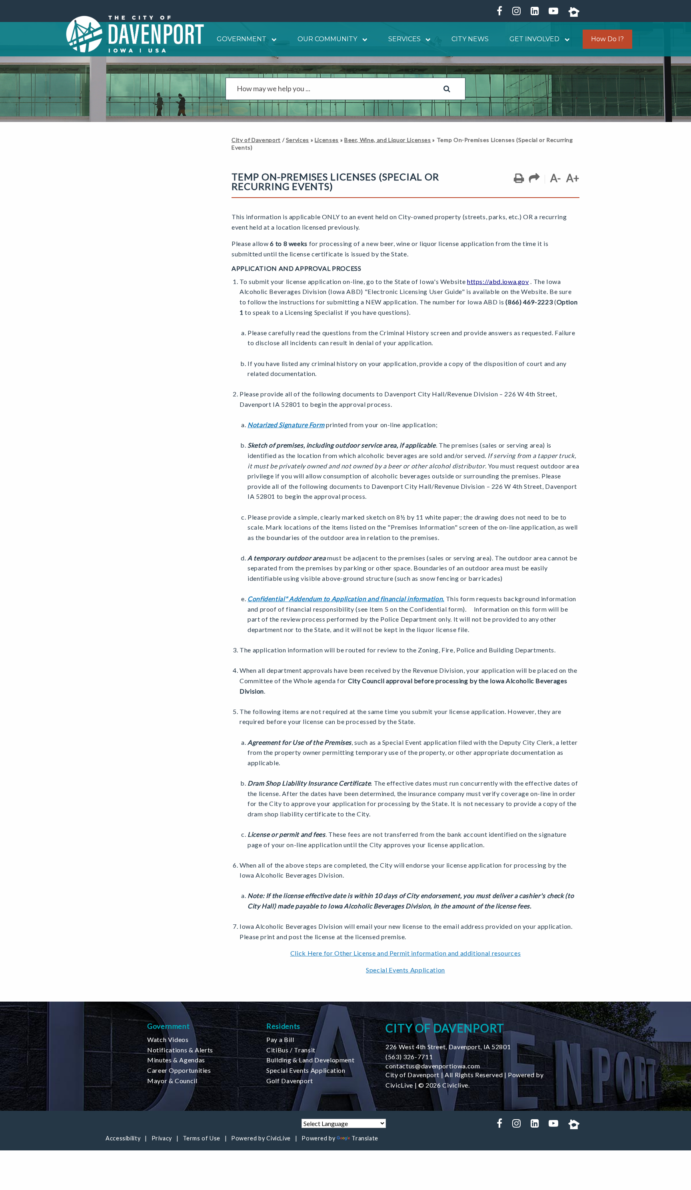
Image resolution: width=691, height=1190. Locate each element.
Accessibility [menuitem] (123, 1138)
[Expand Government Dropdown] (271, 39)
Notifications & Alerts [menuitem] (180, 1050)
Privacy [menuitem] (162, 1138)
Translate (364, 1138)
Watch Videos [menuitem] (168, 1039)
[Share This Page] (534, 178)
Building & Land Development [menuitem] (310, 1060)
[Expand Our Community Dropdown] (362, 39)
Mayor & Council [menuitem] (172, 1080)
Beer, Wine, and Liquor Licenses (387, 139)
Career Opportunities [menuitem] (179, 1070)
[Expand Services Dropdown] (426, 39)
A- (555, 178)
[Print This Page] (519, 178)
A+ (572, 178)
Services (297, 139)
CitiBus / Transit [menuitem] (291, 1050)
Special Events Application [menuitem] (306, 1070)
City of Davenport (256, 139)
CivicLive (399, 1085)
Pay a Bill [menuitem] (280, 1039)
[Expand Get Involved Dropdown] (564, 39)
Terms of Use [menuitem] (201, 1138)
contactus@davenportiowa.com (432, 1066)
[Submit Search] (447, 89)
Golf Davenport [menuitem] (289, 1080)
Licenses (327, 139)
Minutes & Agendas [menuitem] (176, 1060)
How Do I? (607, 39)
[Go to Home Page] (135, 34)
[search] (338, 89)
